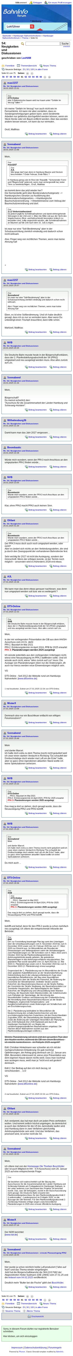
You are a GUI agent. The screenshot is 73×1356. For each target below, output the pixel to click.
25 (24, 69)
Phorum (22, 1352)
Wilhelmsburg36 (16, 420)
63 (29, 77)
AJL (9, 576)
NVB (9, 342)
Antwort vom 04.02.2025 (20, 1277)
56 (3, 77)
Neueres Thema (12, 1311)
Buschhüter (57, 1282)
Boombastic (14, 447)
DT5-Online (13, 606)
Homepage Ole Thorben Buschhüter (46, 1166)
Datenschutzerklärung (35, 1347)
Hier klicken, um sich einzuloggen (20, 1336)
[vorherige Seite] (32, 73)
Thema (25, 38)
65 (37, 77)
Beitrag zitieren (59, 134)
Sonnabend (14, 144)
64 (33, 77)
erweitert (66, 46)
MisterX (11, 703)
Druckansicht (37, 1316)
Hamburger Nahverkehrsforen (27, 36)
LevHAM (26, 58)
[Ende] (49, 77)
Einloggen (37, 2)
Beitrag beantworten (37, 134)
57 (7, 77)
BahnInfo (59, 1352)
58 (11, 77)
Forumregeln (55, 1347)
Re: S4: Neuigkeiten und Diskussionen (20, 86)
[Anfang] (27, 73)
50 (28, 69)
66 (41, 77)
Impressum (17, 1347)
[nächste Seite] (44, 77)
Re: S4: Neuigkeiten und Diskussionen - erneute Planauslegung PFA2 (34, 1253)
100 (32, 69)
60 (18, 77)
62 (26, 77)
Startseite (6, 36)
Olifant (11, 520)
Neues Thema (49, 66)
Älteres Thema (33, 1311)
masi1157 (12, 82)
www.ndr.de (11, 1234)
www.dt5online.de (27, 678)
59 (14, 77)
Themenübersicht (29, 66)
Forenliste (9, 66)
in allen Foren (42, 69)
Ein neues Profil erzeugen (60, 2)
